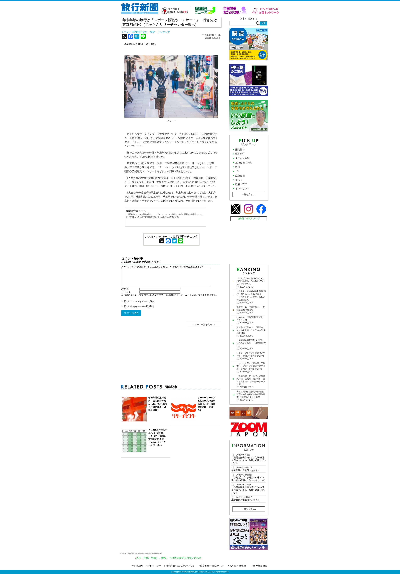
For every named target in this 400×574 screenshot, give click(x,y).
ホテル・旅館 (242, 158)
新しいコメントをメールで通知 (139, 301)
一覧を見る (247, 194)
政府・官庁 (241, 184)
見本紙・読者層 (237, 565)
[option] (248, 534)
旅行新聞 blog (260, 565)
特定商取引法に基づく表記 (180, 565)
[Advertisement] (171, 349)
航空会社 (240, 175)
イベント (126, 32)
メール (126, 292)
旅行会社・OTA (243, 162)
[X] (124, 37)
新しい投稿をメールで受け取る (139, 306)
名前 (124, 289)
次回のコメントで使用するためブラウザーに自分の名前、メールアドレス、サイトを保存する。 (171, 295)
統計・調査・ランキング (156, 32)
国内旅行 (137, 32)
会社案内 (138, 565)
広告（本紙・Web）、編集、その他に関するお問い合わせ (168, 558)
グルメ (238, 180)
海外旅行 (240, 154)
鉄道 (237, 167)
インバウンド (242, 188)
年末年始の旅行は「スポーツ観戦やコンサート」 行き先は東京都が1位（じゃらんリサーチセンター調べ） (169, 22)
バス (237, 171)
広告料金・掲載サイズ (212, 565)
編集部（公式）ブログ (249, 218)
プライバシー (154, 565)
